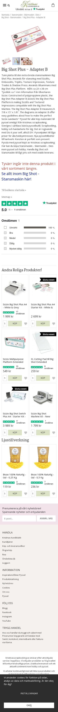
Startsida (5, 14)
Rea (4, 554)
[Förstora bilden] (29, 38)
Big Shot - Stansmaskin (11, 17)
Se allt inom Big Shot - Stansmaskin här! (20, 176)
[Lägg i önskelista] (25, 323)
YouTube (6, 620)
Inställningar (29, 693)
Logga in (6, 562)
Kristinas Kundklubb (11, 537)
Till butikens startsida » (14, 190)
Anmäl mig (46, 518)
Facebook (6, 612)
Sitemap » (7, 196)
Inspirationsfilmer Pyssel (14, 575)
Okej (29, 705)
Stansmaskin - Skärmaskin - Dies (25, 14)
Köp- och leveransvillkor (13, 546)
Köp (15, 323)
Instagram (7, 616)
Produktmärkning (10, 579)
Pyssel (5, 596)
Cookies (6, 587)
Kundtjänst (7, 541)
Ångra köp (7, 550)
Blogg (4, 608)
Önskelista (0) (8, 558)
